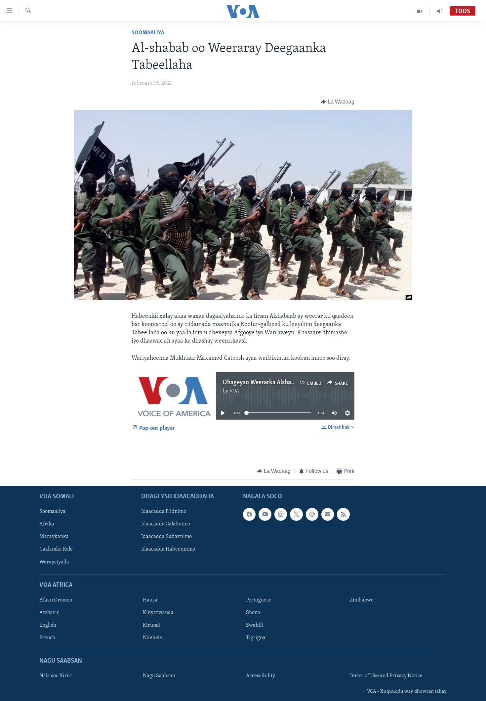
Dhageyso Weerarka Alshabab (262, 382)
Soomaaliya (148, 33)
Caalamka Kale (56, 549)
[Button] (337, 102)
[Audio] (440, 11)
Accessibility (260, 676)
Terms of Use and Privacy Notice (386, 676)
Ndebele (152, 637)
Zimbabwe (361, 600)
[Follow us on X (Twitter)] (296, 514)
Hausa (150, 600)
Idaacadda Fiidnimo (163, 512)
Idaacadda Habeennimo (168, 549)
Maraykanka (54, 537)
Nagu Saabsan (159, 676)
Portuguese (258, 600)
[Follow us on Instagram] (280, 514)
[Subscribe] (327, 514)
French (47, 637)
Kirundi (152, 625)
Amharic (49, 612)
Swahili (254, 625)
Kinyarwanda (158, 612)
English (47, 625)
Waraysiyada (54, 562)
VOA (234, 391)
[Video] (420, 11)
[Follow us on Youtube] (265, 514)
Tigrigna (255, 637)
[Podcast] (312, 514)
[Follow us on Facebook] (249, 514)
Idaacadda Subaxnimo (166, 537)
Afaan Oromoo (55, 600)
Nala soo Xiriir (55, 676)
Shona (253, 612)
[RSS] (343, 514)
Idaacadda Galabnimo (165, 524)
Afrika (46, 524)
